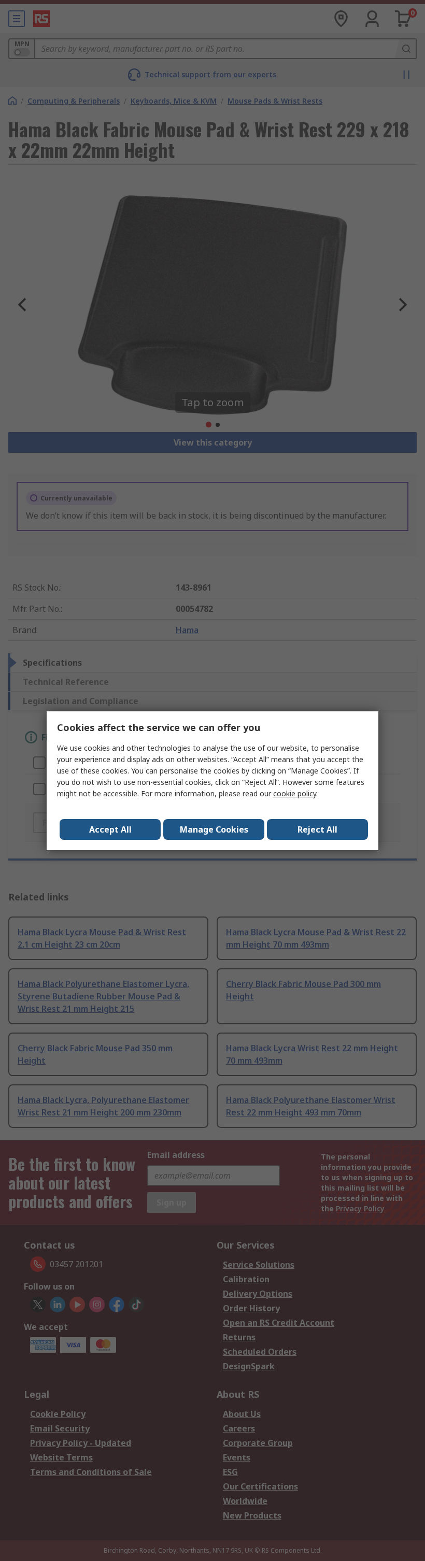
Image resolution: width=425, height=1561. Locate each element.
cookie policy (294, 793)
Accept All (110, 829)
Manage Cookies (214, 829)
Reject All (317, 829)
